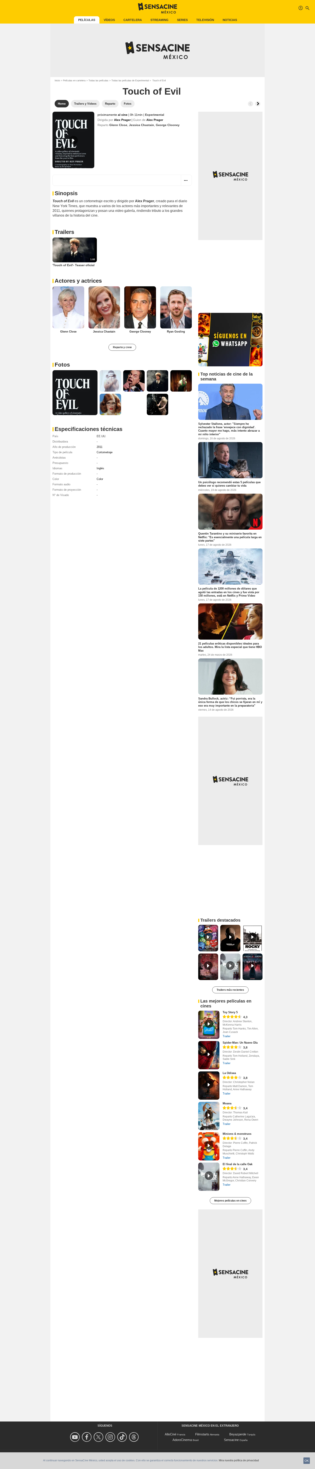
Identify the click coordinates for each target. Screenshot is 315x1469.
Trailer (226, 1036)
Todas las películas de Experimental (130, 80)
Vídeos (109, 20)
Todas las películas (98, 80)
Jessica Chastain (141, 125)
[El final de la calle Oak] (208, 1177)
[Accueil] (157, 8)
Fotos (62, 364)
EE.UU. (101, 436)
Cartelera (132, 20)
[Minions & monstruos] (208, 1146)
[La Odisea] (208, 1085)
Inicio (57, 80)
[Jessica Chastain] (104, 307)
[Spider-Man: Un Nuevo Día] (208, 1055)
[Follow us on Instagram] (110, 1437)
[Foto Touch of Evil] (75, 392)
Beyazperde (237, 1434)
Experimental (154, 114)
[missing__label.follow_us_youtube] (75, 1437)
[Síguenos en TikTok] (122, 1437)
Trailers (64, 232)
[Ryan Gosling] (176, 307)
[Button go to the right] (257, 103)
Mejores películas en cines (230, 1200)
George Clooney (168, 125)
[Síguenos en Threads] (134, 1437)
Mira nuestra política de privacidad (239, 1460)
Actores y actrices (78, 281)
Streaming (159, 20)
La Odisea (229, 1073)
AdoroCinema (182, 1440)
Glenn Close (118, 125)
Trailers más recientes (230, 989)
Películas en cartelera (74, 80)
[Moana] (208, 1116)
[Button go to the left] (250, 103)
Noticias (230, 20)
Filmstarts (202, 1434)
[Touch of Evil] (73, 140)
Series (182, 20)
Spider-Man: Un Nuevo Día (240, 1042)
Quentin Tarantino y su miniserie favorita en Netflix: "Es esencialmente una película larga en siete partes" (230, 537)
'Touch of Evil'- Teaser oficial (73, 265)
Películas (86, 20)
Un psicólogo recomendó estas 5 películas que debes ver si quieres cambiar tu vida (229, 484)
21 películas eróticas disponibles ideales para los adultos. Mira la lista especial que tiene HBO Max (230, 647)
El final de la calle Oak (237, 1164)
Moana (227, 1103)
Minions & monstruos (237, 1133)
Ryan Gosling (176, 331)
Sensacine (231, 1440)
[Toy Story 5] (208, 1025)
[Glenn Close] (68, 307)
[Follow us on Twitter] (99, 1437)
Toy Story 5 (230, 1012)
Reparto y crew (122, 347)
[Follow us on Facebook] (87, 1437)
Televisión (205, 20)
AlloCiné (170, 1434)
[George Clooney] (140, 307)
